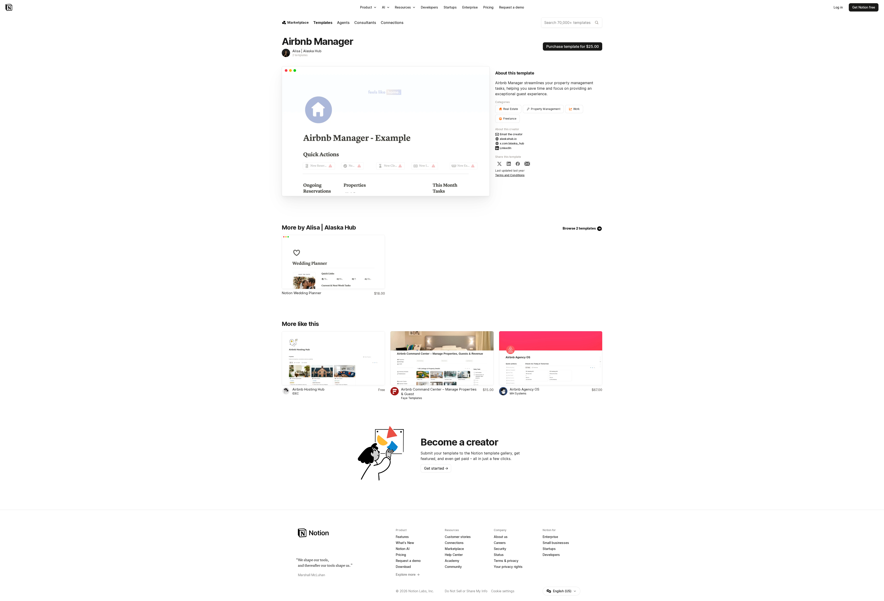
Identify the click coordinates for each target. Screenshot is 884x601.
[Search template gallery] (596, 22)
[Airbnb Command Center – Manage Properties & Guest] (442, 358)
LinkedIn (505, 148)
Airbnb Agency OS (524, 389)
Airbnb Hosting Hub (308, 389)
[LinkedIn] (509, 164)
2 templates (300, 55)
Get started (436, 468)
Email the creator (511, 134)
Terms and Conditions (510, 175)
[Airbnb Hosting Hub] (333, 358)
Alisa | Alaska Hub (306, 51)
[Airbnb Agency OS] (550, 358)
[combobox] (571, 22)
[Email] (527, 164)
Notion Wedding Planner (301, 293)
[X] (499, 164)
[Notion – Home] (9, 7)
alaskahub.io (508, 139)
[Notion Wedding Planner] (333, 262)
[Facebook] (517, 164)
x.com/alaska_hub (512, 143)
